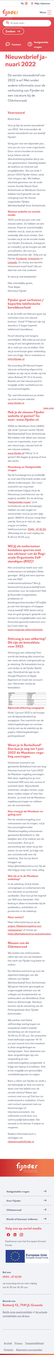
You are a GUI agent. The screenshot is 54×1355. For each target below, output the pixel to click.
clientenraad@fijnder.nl (21, 1141)
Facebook (21, 258)
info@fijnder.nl (16, 359)
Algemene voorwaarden (29, 1349)
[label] (48, 407)
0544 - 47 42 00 (37, 529)
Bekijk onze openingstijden (17, 1312)
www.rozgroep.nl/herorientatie (25, 629)
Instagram (34, 258)
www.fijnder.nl (16, 403)
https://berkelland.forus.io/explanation (29, 933)
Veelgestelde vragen (19, 502)
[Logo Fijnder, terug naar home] (10, 12)
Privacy (18, 1343)
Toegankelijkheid (34, 1343)
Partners (8, 1349)
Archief (8, 1343)
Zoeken (10, 31)
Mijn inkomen (42, 3)
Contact (16, 44)
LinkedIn (12, 262)
